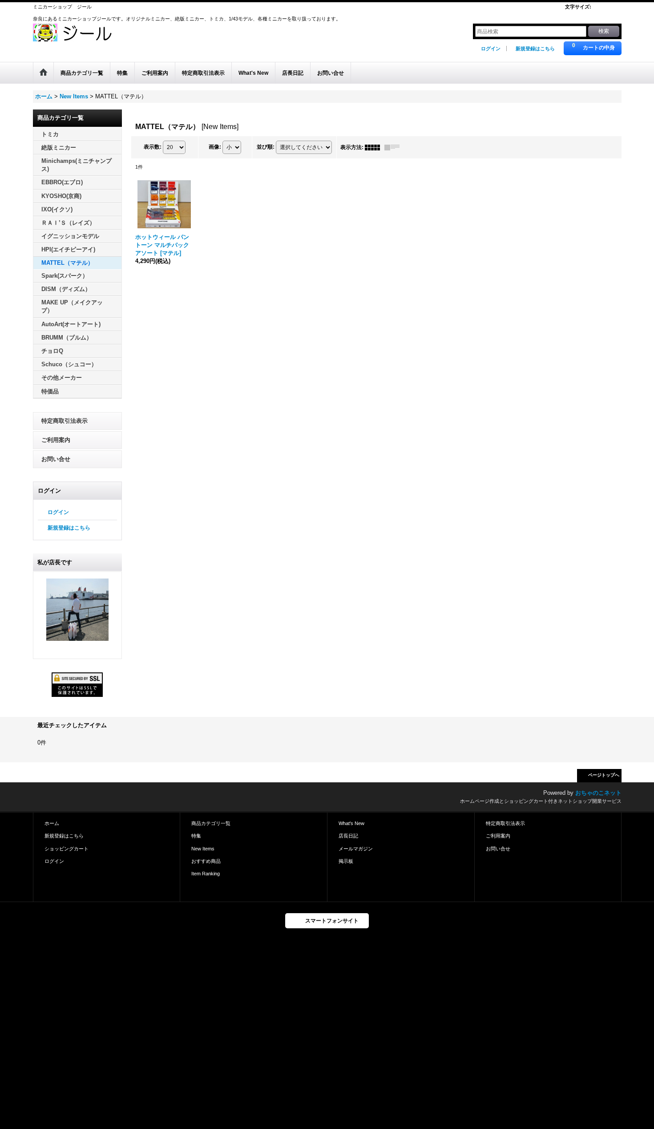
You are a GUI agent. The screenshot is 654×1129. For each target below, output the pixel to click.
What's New (351, 823)
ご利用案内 (55, 440)
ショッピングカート (66, 848)
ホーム (51, 823)
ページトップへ (603, 775)
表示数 (152, 147)
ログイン (491, 48)
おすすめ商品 (206, 861)
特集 (196, 835)
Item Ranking (205, 873)
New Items (202, 848)
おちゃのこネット (598, 792)
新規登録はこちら (535, 48)
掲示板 (346, 861)
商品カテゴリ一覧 (210, 823)
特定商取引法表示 (64, 420)
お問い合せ (55, 459)
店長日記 (348, 835)
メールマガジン (356, 848)
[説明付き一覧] (394, 147)
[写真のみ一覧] (374, 147)
